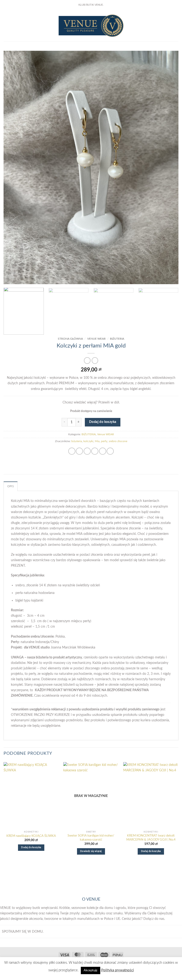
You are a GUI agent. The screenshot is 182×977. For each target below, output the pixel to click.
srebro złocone (118, 441)
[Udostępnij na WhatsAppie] (71, 451)
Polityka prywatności (117, 970)
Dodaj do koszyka (102, 422)
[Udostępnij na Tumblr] (110, 451)
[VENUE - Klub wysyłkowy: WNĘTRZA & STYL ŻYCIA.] (91, 25)
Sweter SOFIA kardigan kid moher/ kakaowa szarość (91, 837)
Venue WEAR (96, 338)
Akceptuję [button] (90, 970)
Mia (97, 441)
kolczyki (88, 441)
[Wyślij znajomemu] (94, 451)
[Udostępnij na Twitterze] (87, 451)
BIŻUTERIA (117, 338)
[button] (6, 25)
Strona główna (70, 338)
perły (104, 441)
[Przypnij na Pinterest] (102, 451)
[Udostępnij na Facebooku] (79, 451)
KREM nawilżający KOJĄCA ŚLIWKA (31, 836)
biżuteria (76, 441)
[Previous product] (95, 360)
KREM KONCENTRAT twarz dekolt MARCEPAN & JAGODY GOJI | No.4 (151, 837)
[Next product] (87, 360)
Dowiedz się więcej (91, 851)
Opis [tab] (10, 486)
